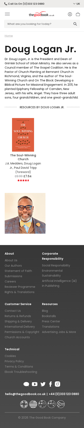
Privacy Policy (14, 361)
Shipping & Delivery (18, 321)
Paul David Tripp (25, 168)
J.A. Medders (14, 163)
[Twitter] (42, 383)
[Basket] (78, 15)
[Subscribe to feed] (26, 383)
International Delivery (20, 327)
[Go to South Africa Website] (61, 402)
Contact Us (13, 311)
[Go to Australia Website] (43, 402)
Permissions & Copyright (22, 332)
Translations (50, 327)
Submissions (13, 276)
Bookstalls (49, 316)
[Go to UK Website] (24, 402)
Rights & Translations (19, 292)
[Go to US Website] (33, 402)
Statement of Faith (18, 271)
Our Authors (13, 266)
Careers (10, 281)
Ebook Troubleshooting (21, 372)
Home (9, 35)
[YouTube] (34, 383)
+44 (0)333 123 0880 (64, 394)
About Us (11, 260)
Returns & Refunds (18, 316)
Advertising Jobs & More (59, 332)
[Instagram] (57, 383)
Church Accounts (17, 337)
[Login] (70, 14)
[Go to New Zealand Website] (52, 402)
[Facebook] (50, 383)
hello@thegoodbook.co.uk (25, 394)
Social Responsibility (56, 265)
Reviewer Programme (20, 287)
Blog (45, 311)
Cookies (10, 356)
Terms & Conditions (19, 367)
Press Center (51, 321)
